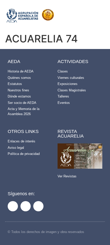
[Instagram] (25, 206)
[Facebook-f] (13, 206)
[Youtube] (38, 206)
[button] (84, 17)
